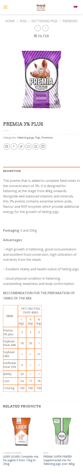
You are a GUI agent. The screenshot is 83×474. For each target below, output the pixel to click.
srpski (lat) (68, 7)
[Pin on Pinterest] (35, 146)
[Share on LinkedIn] (43, 146)
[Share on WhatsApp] (6, 146)
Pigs (23, 21)
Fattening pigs (44, 21)
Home (10, 21)
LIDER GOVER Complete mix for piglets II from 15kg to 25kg (20, 460)
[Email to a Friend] (28, 146)
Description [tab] (12, 171)
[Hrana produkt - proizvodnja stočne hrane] (41, 7)
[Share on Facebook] (14, 146)
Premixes (70, 21)
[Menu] (5, 7)
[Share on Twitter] (21, 146)
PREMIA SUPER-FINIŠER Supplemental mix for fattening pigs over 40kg (59, 460)
